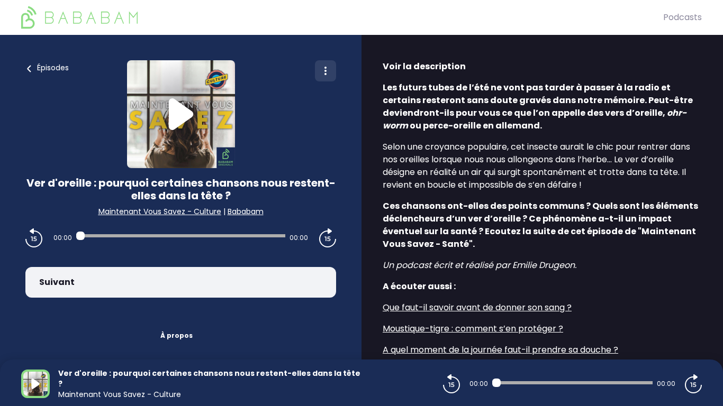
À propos (176, 335)
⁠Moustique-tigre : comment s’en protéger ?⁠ (473, 328)
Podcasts (682, 17)
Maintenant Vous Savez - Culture (159, 211)
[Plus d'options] (325, 70)
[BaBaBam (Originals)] (342, 17)
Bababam (246, 211)
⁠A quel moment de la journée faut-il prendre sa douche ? (500, 350)
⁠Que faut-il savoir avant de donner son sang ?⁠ (477, 307)
